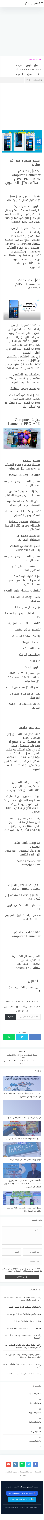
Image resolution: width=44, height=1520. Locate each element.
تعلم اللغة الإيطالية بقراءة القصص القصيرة (24, 1307)
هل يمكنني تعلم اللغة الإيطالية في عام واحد (23, 1314)
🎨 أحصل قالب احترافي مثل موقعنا (22, 1499)
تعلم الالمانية (35, 1403)
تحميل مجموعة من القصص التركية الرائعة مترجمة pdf (21, 1365)
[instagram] (15, 1464)
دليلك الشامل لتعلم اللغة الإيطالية (27, 1321)
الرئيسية (38, 1472)
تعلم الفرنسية (34, 1441)
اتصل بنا (23, 1475)
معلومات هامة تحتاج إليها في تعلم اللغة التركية (21, 1374)
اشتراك (10, 1016)
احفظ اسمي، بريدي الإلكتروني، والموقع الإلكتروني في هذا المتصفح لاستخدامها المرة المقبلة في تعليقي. (22, 1270)
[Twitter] (28, 1464)
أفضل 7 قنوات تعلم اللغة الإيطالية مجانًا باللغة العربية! (22, 1337)
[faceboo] (35, 1464)
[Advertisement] (22, 28)
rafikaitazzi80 (37, 80)
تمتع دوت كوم (31, 3)
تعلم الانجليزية (34, 59)
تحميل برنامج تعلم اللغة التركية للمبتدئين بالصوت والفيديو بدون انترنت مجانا (21, 1356)
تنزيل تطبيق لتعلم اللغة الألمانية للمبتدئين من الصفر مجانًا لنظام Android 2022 (22, 1346)
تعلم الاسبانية (34, 1394)
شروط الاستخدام (11, 1472)
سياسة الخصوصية (26, 1472)
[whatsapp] (22, 1464)
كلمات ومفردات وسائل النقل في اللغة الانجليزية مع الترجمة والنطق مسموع (22, 1299)
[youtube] (8, 1464)
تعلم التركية (35, 1431)
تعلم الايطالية (34, 1422)
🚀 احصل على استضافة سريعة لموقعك (22, 1493)
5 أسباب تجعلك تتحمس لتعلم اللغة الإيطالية (23, 1328)
